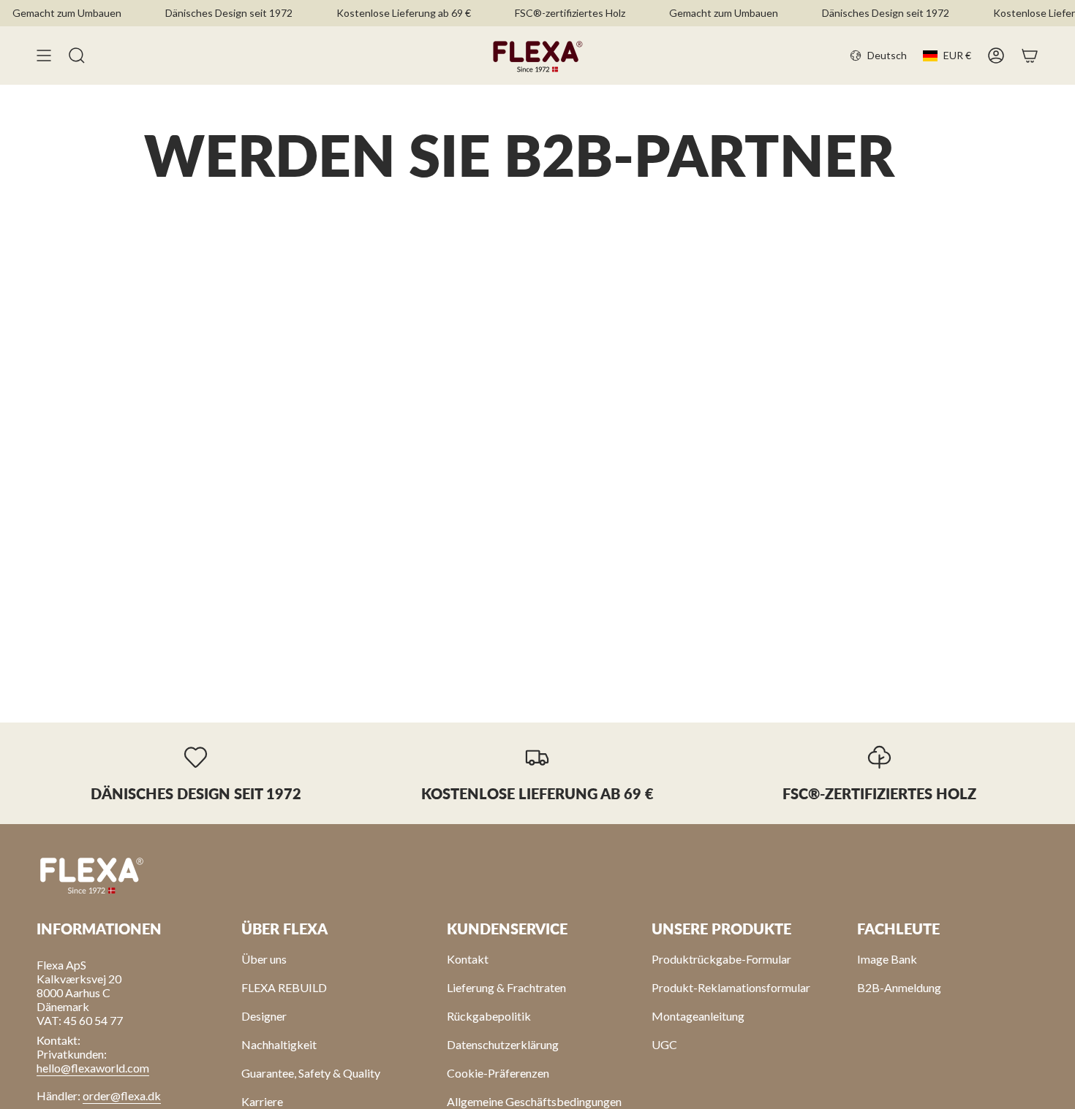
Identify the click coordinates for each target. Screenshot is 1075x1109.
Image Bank (887, 959)
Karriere (262, 1101)
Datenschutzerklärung (503, 1044)
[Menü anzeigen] (44, 55)
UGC (664, 1044)
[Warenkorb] (1029, 55)
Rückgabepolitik (489, 1016)
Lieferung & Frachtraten (506, 987)
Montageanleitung (698, 1016)
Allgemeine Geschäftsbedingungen (534, 1101)
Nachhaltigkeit (279, 1044)
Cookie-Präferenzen (498, 1073)
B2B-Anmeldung (899, 987)
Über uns (264, 959)
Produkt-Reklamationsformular (731, 987)
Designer (264, 1016)
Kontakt (468, 959)
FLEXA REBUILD (284, 987)
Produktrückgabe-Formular (721, 959)
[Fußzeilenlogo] (91, 874)
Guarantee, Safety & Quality (310, 1073)
